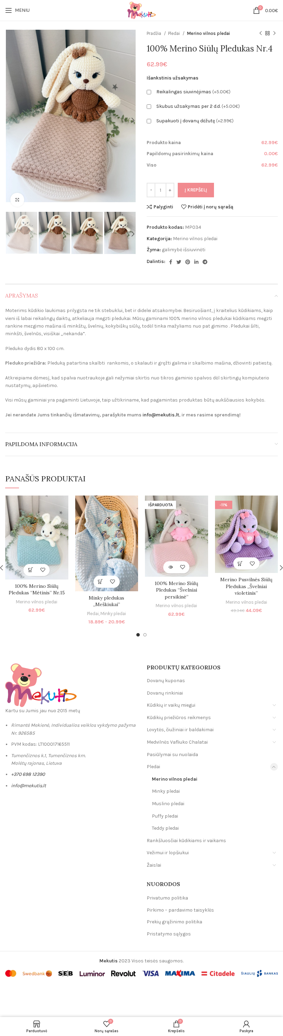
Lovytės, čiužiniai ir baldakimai (180, 730)
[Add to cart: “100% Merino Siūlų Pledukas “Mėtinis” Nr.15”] (31, 570)
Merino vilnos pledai (208, 33)
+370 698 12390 (28, 774)
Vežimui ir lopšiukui (168, 853)
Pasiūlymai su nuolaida (172, 754)
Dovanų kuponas (166, 681)
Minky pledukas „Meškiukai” (106, 601)
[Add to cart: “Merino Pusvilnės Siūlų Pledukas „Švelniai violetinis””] (240, 563)
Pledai (174, 33)
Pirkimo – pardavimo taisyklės (180, 910)
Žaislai (154, 865)
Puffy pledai (165, 816)
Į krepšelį (196, 189)
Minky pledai (113, 613)
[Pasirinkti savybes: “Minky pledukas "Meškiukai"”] (101, 582)
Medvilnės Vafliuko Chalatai (177, 742)
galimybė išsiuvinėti (183, 250)
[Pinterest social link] (187, 261)
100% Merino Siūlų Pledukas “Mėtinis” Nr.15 (37, 589)
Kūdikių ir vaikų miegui (171, 705)
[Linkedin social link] (196, 261)
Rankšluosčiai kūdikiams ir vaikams (186, 841)
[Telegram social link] (205, 261)
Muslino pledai (168, 804)
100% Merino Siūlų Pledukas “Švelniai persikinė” (176, 590)
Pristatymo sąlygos (169, 934)
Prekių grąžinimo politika (174, 922)
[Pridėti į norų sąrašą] (43, 570)
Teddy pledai (165, 828)
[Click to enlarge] (17, 200)
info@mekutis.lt (161, 415)
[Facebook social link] (170, 261)
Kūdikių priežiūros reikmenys (179, 718)
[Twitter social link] (178, 261)
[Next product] (274, 33)
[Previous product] (260, 33)
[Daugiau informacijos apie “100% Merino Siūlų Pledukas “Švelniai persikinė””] (170, 567)
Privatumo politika (167, 898)
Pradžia (154, 33)
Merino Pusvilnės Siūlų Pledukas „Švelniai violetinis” (246, 586)
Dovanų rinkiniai (165, 693)
